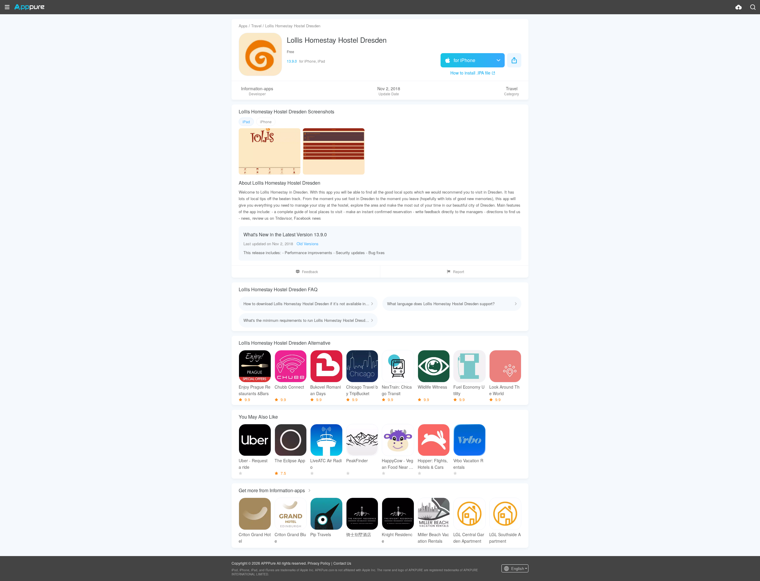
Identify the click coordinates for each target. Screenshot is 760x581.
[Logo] (29, 7)
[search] (753, 7)
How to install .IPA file (470, 73)
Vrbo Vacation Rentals (468, 463)
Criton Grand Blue (290, 537)
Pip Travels (320, 534)
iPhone (266, 121)
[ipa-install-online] (739, 7)
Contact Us (342, 563)
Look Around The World (504, 390)
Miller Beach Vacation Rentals (433, 537)
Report (458, 271)
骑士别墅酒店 (358, 534)
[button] (7, 7)
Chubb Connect (289, 387)
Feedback (310, 271)
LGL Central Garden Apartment (468, 537)
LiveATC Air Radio (326, 463)
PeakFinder (357, 460)
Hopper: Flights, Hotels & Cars (433, 463)
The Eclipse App (290, 460)
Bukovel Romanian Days (325, 390)
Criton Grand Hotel (255, 537)
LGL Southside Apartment (505, 537)
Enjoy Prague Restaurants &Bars (254, 390)
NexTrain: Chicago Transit (397, 390)
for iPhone (464, 60)
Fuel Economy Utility (468, 390)
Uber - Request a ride (253, 463)
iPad (246, 121)
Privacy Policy (319, 563)
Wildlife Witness (432, 387)
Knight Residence (397, 537)
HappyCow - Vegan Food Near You (398, 463)
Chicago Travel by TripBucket (362, 390)
